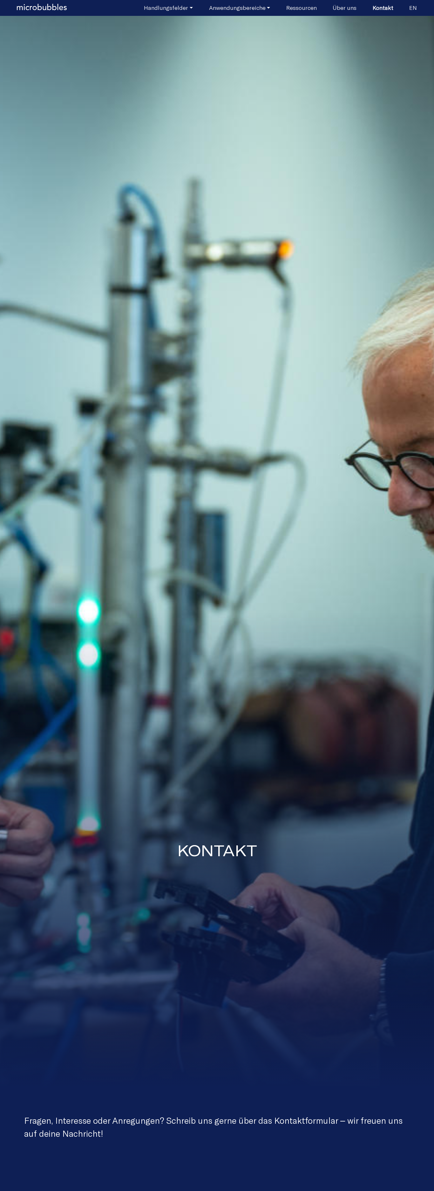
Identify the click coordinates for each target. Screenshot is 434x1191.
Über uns (344, 7)
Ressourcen (301, 7)
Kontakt (383, 7)
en (413, 7)
